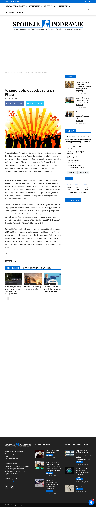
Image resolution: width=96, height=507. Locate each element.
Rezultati (84, 172)
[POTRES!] (69, 488)
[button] (88, 9)
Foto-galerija (13, 12)
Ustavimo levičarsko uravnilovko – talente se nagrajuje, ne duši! (52, 289)
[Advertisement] (48, 51)
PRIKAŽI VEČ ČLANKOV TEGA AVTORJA (36, 268)
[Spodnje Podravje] (48, 25)
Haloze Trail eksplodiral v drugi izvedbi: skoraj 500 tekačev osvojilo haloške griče (52, 484)
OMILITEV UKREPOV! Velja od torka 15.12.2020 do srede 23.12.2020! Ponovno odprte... (83, 473)
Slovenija (49, 6)
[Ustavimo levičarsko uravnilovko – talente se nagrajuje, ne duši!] (52, 279)
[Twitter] (89, 1)
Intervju (63, 6)
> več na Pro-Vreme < (78, 192)
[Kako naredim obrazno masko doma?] (39, 454)
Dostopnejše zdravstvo (77, 157)
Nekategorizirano (17, 72)
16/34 (69, 188)
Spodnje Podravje (15, 6)
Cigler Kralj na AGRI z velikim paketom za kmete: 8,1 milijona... (83, 100)
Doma (7, 72)
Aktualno (34, 6)
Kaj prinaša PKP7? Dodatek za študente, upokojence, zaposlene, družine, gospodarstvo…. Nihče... (83, 455)
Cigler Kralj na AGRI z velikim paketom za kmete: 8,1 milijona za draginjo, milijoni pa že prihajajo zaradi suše (53, 466)
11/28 (86, 188)
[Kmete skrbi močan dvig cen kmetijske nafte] (33, 279)
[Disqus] (33, 337)
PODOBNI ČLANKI (12, 268)
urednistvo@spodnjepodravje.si (16, 481)
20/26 (77, 188)
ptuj (15, 261)
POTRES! (79, 486)
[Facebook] (85, 1)
